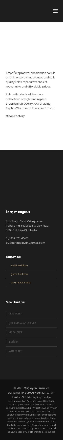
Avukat (27, 407)
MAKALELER (15, 332)
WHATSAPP (15, 351)
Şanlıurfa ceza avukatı (18, 425)
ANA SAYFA (15, 313)
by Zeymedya (42, 397)
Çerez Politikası (19, 274)
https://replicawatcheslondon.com (29, 73)
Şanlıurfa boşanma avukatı (40, 411)
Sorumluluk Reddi (21, 282)
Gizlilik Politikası (19, 265)
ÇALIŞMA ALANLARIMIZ (22, 323)
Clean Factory (15, 116)
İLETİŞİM (13, 341)
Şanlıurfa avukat (16, 401)
